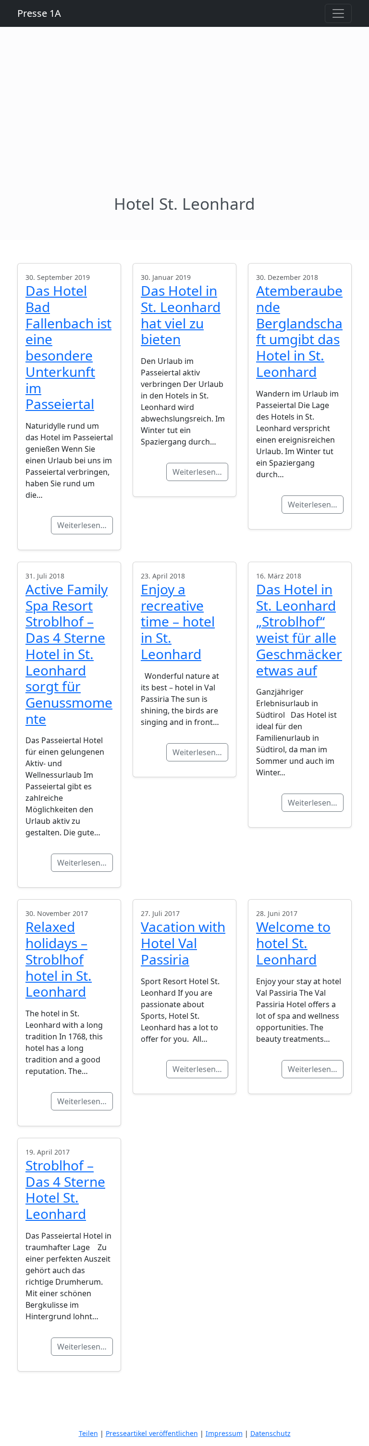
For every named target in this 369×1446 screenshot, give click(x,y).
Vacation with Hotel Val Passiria (183, 942)
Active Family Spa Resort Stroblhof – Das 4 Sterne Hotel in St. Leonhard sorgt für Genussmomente (68, 654)
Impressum (224, 1433)
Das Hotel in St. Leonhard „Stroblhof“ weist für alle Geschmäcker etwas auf (299, 629)
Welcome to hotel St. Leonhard (293, 942)
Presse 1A (39, 13)
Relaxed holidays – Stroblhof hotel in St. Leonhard (58, 958)
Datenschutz (270, 1433)
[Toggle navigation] (338, 13)
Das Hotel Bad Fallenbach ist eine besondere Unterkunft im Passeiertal (68, 347)
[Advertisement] (184, 122)
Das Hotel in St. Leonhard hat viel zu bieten (181, 314)
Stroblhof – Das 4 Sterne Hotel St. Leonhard (65, 1189)
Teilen (88, 1433)
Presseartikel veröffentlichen (152, 1433)
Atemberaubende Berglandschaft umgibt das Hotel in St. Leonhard (299, 331)
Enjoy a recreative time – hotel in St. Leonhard (178, 621)
